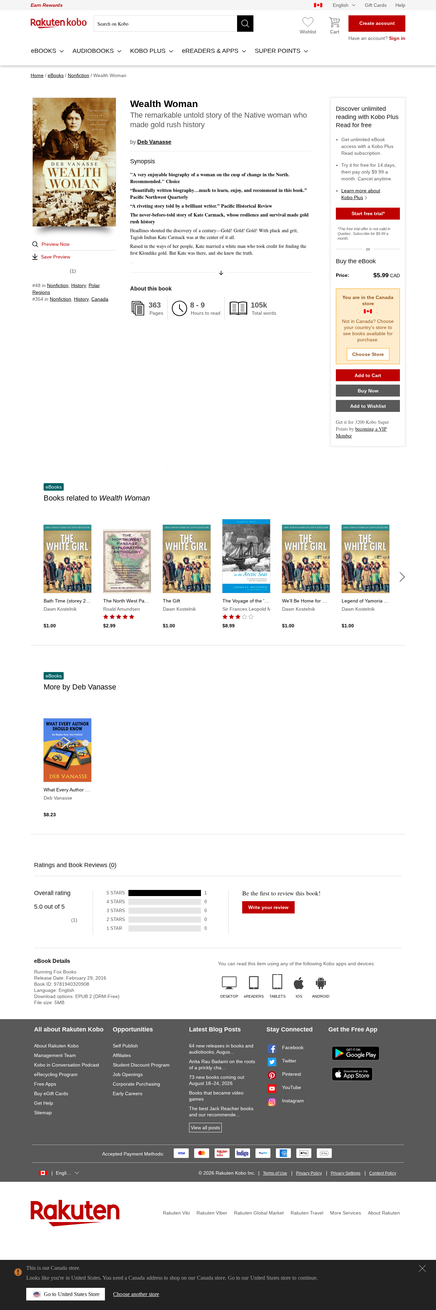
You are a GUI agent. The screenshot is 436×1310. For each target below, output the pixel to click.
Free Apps (45, 1084)
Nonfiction (57, 285)
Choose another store (136, 1294)
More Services (345, 1213)
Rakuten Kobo (59, 23)
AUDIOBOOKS (94, 50)
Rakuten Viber (212, 1213)
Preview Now (55, 244)
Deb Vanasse (154, 142)
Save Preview (55, 256)
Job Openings (128, 1074)
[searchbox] (173, 23)
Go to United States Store (71, 1294)
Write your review (268, 907)
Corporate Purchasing (136, 1084)
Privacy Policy (309, 1173)
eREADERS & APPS (211, 50)
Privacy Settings (345, 1173)
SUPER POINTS (278, 50)
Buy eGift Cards (51, 1093)
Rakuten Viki (176, 1213)
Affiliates (122, 1055)
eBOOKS (44, 50)
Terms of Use (275, 1173)
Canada (99, 299)
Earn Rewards (47, 5)
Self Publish (125, 1045)
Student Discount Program (141, 1065)
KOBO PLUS (148, 50)
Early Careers (127, 1093)
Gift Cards (376, 5)
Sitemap (43, 1112)
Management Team (55, 1055)
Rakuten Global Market (259, 1213)
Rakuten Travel (307, 1213)
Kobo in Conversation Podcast (66, 1065)
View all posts (205, 1127)
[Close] (422, 1268)
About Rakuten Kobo (56, 1045)
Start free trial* (368, 213)
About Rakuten (384, 1213)
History (78, 285)
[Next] (402, 577)
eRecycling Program (56, 1074)
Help (400, 5)
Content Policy (382, 1173)
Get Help (43, 1103)
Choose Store (368, 354)
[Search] (245, 23)
